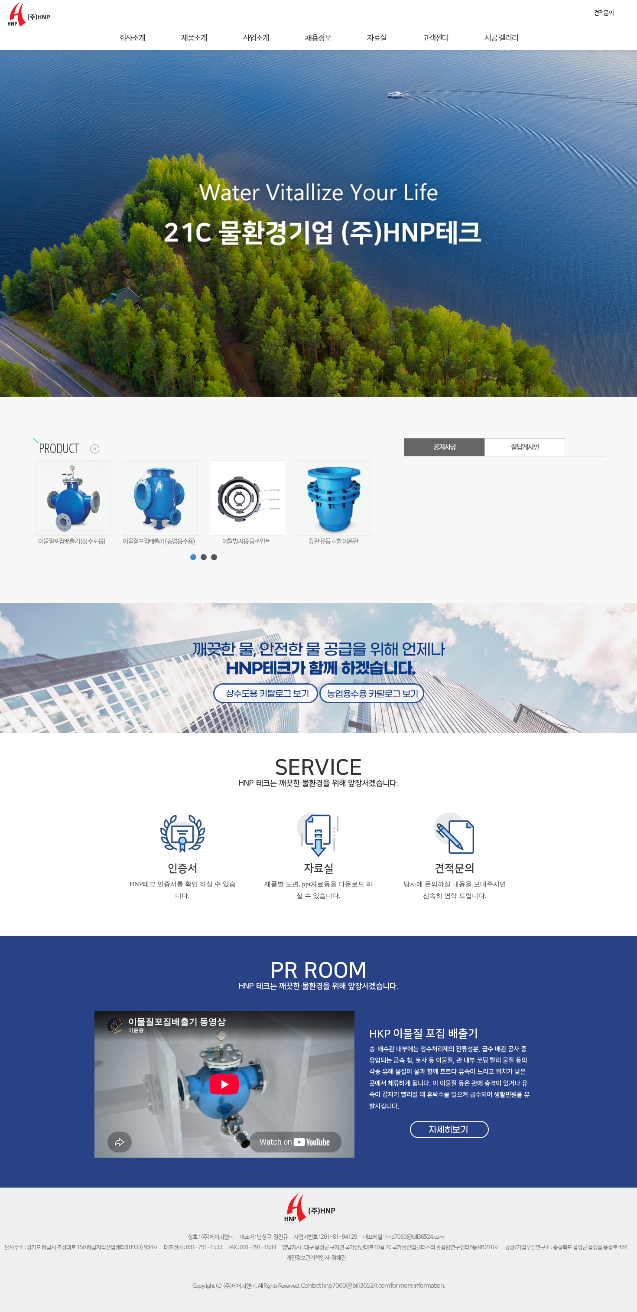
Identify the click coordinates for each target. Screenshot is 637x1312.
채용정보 (318, 38)
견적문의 (454, 869)
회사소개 (132, 38)
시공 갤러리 (501, 38)
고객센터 (435, 38)
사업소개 (256, 38)
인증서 (183, 869)
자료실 (377, 38)
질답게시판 (525, 447)
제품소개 (194, 38)
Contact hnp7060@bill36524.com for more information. (373, 1286)
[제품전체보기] (90, 447)
